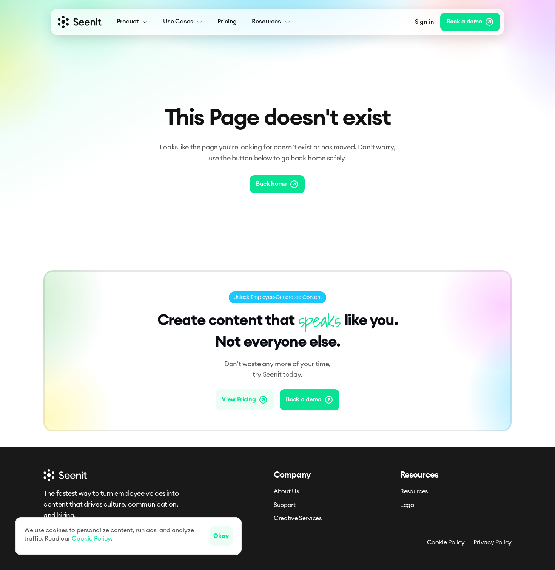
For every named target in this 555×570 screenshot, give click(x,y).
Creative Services (298, 518)
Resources (414, 491)
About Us (286, 491)
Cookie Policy (446, 542)
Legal (407, 505)
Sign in (424, 22)
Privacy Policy (492, 542)
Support (285, 505)
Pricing (227, 21)
